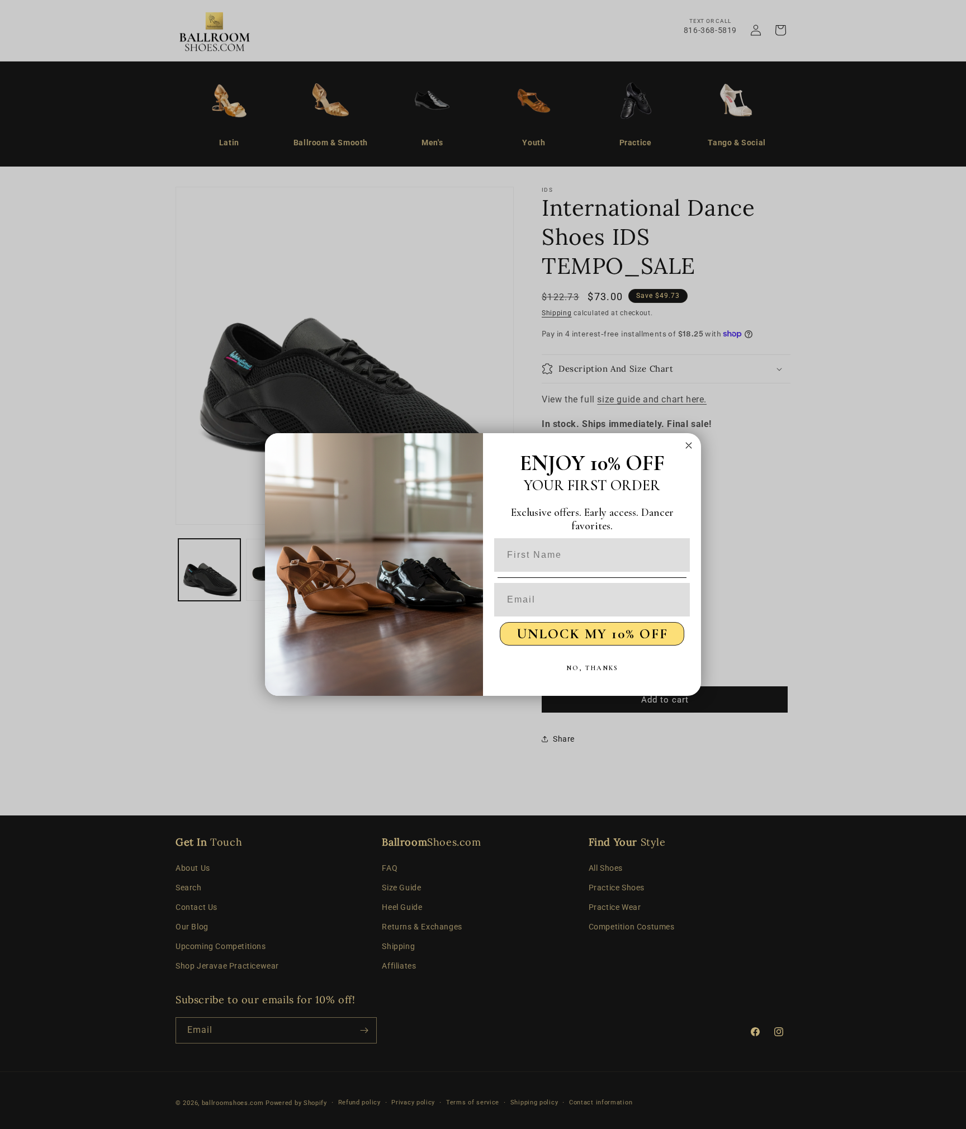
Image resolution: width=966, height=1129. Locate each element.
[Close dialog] (688, 445)
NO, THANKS (592, 668)
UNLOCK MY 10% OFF (592, 633)
